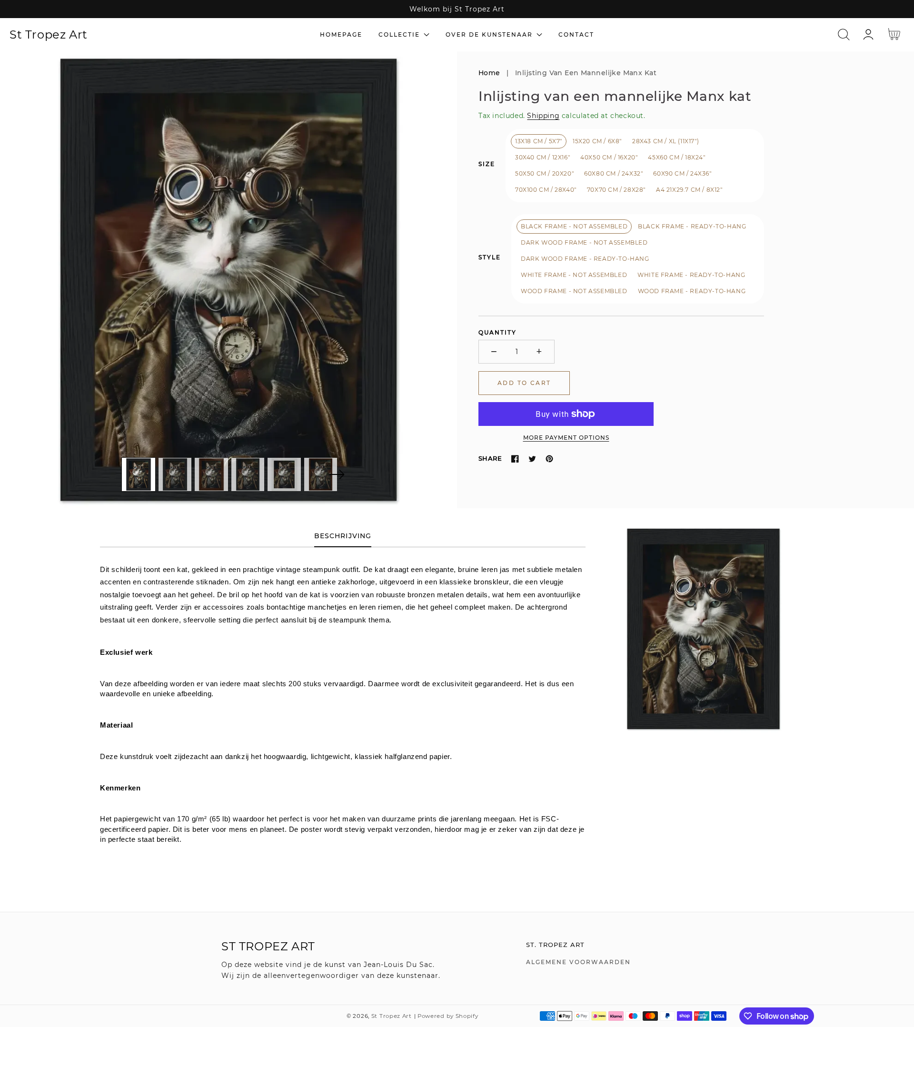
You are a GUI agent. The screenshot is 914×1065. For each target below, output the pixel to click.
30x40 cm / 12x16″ (542, 157)
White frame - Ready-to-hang (691, 274)
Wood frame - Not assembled (574, 291)
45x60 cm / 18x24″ (676, 157)
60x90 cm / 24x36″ (682, 173)
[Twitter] (532, 459)
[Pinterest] (549, 459)
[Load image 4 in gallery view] (248, 474)
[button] (844, 34)
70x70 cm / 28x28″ (616, 189)
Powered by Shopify (447, 1016)
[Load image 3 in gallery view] (211, 474)
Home (489, 73)
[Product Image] (228, 279)
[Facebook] (515, 459)
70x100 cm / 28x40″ (545, 189)
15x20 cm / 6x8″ (597, 141)
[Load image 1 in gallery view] (138, 474)
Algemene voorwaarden (578, 962)
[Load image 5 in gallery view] (284, 474)
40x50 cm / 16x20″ (608, 157)
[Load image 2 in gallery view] (175, 474)
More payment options (566, 437)
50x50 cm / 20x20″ (544, 173)
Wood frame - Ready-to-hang (692, 291)
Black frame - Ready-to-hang (692, 226)
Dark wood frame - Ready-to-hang (585, 258)
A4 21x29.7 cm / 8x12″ (689, 189)
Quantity (497, 332)
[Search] (844, 34)
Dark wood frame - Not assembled (584, 242)
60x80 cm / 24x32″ (613, 173)
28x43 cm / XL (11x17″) (665, 141)
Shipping (543, 115)
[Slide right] (336, 474)
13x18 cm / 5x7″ (538, 141)
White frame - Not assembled (574, 274)
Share (490, 458)
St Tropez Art (391, 1016)
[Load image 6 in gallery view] (321, 474)
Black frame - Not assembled (574, 226)
